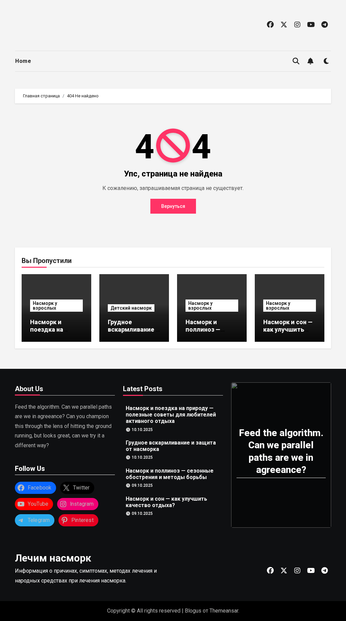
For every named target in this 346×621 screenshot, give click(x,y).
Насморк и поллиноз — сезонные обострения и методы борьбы (170, 473)
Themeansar (223, 610)
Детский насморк (131, 308)
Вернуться (173, 206)
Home (23, 61)
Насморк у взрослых (45, 306)
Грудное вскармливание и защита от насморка (133, 333)
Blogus (193, 610)
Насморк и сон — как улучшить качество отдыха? (288, 333)
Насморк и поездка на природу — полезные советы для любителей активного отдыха (171, 414)
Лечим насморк (53, 558)
